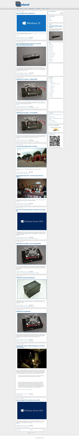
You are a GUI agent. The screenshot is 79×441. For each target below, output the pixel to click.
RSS (49, 17)
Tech (30, 74)
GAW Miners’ (23, 300)
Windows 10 (30, 38)
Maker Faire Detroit (28, 199)
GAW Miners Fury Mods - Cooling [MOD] (26, 112)
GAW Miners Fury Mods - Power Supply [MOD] (28, 243)
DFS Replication (20, 238)
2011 (51, 95)
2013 (51, 92)
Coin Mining (22, 107)
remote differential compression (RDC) (29, 232)
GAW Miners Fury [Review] (23, 311)
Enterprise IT (24, 238)
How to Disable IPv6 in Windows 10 (25, 13)
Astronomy (50, 59)
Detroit (19, 395)
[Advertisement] (56, 69)
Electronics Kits (31, 8)
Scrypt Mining (37, 107)
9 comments (25, 37)
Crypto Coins (25, 107)
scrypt (30, 135)
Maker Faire (25, 173)
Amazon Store (38, 8)
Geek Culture (51, 56)
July (51, 88)
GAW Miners (19, 135)
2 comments (25, 106)
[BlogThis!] (29, 37)
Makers (28, 173)
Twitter (50, 19)
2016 (51, 79)
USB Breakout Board (52, 116)
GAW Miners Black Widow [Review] (25, 277)
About (48, 8)
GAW (33, 266)
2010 (51, 96)
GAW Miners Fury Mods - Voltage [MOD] (26, 79)
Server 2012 (33, 238)
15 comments (26, 237)
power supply (21, 136)
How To (26, 8)
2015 (51, 80)
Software (24, 38)
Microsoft (22, 38)
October (52, 82)
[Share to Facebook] (31, 37)
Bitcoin (19, 107)
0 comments (25, 203)
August (52, 87)
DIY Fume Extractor (52, 120)
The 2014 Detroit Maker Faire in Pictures (26, 146)
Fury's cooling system (19, 103)
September (52, 86)
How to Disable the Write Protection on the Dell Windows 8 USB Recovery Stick (28, 44)
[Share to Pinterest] (32, 37)
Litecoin (29, 107)
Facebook (50, 20)
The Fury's (17, 266)
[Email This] (29, 37)
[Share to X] (30, 37)
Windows (27, 38)
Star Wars (29, 204)
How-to (19, 38)
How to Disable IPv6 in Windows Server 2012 (28, 400)
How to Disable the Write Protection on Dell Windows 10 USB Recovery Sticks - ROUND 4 (56, 26)
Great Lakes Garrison (25, 200)
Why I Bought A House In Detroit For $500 (26, 389)
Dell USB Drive (20, 74)
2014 (51, 81)
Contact (43, 8)
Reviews (29, 306)
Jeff (19, 37)
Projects (21, 8)
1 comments (25, 305)
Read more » (18, 35)
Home (17, 8)
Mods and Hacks (27, 74)
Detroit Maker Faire (21, 169)
